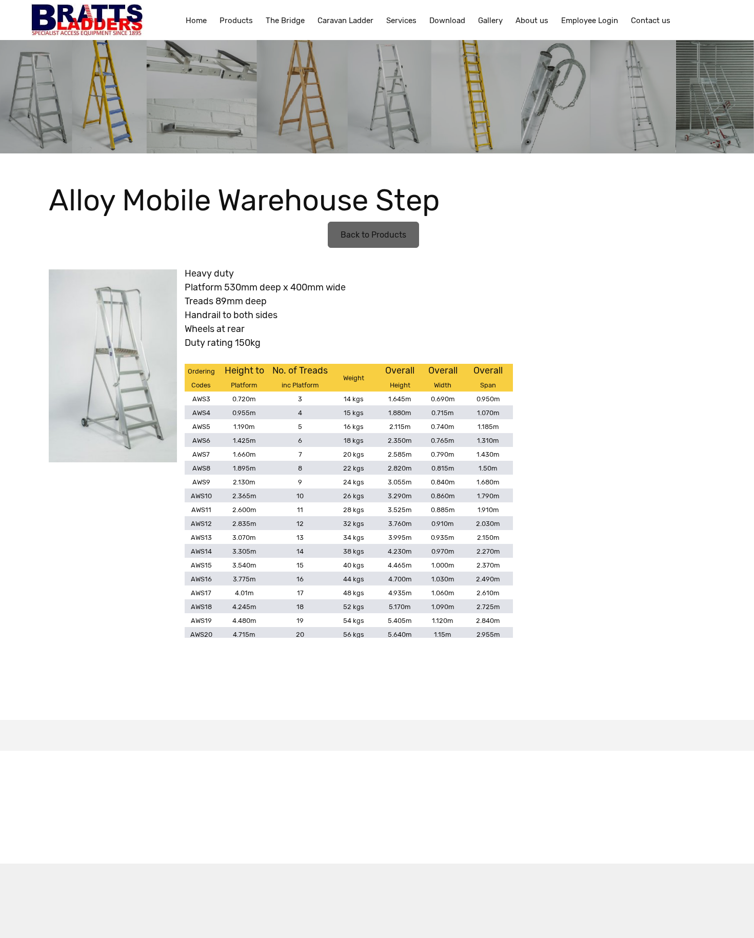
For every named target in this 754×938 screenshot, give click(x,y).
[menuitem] (196, 20)
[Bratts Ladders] (87, 20)
